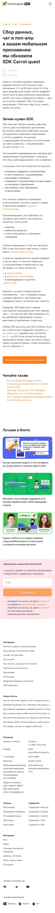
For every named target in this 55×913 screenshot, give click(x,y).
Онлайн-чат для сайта (13, 655)
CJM (21, 147)
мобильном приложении (20, 276)
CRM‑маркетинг (10, 685)
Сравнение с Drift (36, 824)
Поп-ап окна (8, 659)
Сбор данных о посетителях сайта (18, 651)
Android (25, 903)
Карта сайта (33, 756)
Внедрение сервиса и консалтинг (18, 681)
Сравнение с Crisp (37, 820)
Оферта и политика (12, 782)
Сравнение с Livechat (38, 816)
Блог (15, 24)
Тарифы (6, 749)
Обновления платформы (14, 811)
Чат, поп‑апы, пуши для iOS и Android (20, 664)
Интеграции (8, 677)
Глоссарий (8, 864)
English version (34, 761)
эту (6, 336)
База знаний (8, 672)
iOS (37, 903)
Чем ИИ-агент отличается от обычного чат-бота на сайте (29, 718)
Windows (11, 903)
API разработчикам (12, 816)
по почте (11, 282)
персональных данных (34, 604)
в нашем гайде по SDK (21, 251)
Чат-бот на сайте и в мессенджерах (19, 646)
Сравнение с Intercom (38, 807)
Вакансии (7, 761)
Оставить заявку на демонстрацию (24, 360)
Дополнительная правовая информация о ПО (38, 768)
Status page (8, 824)
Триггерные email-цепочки (15, 668)
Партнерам (8, 820)
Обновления (25, 24)
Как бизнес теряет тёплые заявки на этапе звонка (26, 722)
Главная (6, 24)
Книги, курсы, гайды (12, 860)
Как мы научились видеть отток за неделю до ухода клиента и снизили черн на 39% (27, 383)
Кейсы (6, 844)
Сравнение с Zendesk (38, 811)
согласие (44, 601)
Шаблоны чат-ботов (12, 856)
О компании (8, 756)
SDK (18, 88)
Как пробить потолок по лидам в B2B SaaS (22, 726)
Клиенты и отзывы (11, 741)
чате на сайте (14, 273)
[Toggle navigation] (50, 3)
